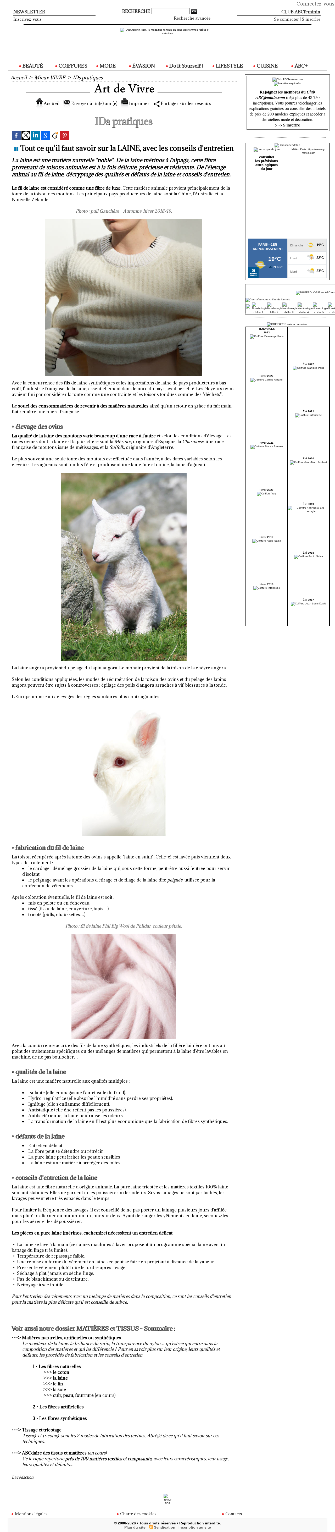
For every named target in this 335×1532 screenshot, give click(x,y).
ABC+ (301, 66)
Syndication (164, 1527)
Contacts (233, 1513)
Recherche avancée (192, 18)
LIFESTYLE (229, 66)
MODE (107, 66)
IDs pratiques (88, 77)
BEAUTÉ (32, 66)
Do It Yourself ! (185, 66)
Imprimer (138, 103)
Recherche (136, 11)
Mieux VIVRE (49, 77)
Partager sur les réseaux (185, 103)
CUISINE (267, 66)
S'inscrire (311, 19)
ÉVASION (143, 66)
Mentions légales (30, 1513)
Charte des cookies (137, 1513)
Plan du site (135, 1527)
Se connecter (286, 19)
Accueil (18, 77)
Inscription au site (194, 1527)
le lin (58, 1384)
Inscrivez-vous (27, 19)
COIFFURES (72, 66)
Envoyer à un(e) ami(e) (93, 103)
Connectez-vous (315, 4)
